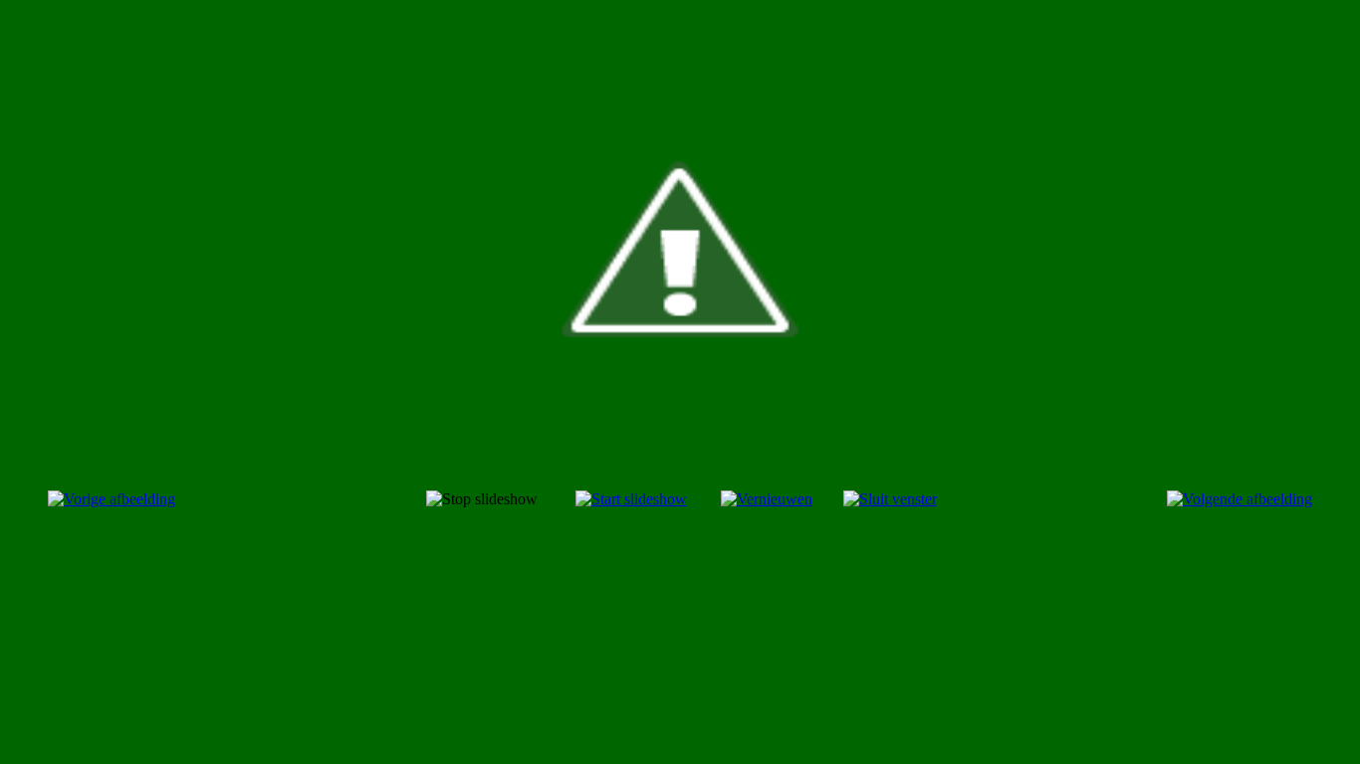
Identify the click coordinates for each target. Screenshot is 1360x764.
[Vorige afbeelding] (111, 498)
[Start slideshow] (631, 498)
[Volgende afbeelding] (1239, 498)
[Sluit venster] (890, 498)
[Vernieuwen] (766, 498)
